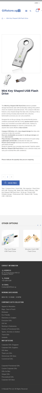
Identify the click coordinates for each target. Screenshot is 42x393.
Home (2, 18)
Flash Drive (36, 188)
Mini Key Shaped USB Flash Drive (20, 92)
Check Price (12, 183)
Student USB (28, 194)
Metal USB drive (29, 190)
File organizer (27, 188)
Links (36, 3)
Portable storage (7, 194)
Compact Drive (10, 188)
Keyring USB (12, 190)
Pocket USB (31, 192)
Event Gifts (19, 188)
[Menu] (26, 11)
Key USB (4, 190)
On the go (24, 192)
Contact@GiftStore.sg (9, 287)
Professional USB (18, 194)
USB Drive (8, 196)
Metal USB (20, 190)
